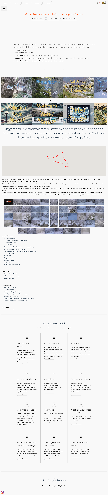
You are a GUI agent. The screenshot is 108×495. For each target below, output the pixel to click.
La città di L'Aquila (9, 253)
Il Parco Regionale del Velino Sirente (14, 249)
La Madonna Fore (9, 289)
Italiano (16, 3)
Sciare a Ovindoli (9, 278)
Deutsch (37, 3)
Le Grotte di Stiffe (9, 245)
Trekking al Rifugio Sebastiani (12, 292)
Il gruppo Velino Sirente (11, 296)
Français (26, 3)
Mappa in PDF (53, 18)
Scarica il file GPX (37, 18)
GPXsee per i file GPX (69, 18)
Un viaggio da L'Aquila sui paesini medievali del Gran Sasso (21, 251)
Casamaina (7, 262)
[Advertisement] (54, 32)
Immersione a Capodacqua (12, 264)
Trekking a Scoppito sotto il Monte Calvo (16, 294)
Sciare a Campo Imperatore (12, 276)
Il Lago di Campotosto (10, 258)
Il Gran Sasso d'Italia (10, 287)
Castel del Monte (9, 260)
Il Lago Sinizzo (8, 256)
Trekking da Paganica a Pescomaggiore (15, 300)
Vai (22, 363)
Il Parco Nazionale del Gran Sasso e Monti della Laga (19, 247)
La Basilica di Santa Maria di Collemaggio (15, 240)
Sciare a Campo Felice (10, 274)
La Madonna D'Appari (10, 238)
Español (47, 3)
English (6, 3)
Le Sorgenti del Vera (10, 242)
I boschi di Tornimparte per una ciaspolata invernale (19, 298)
